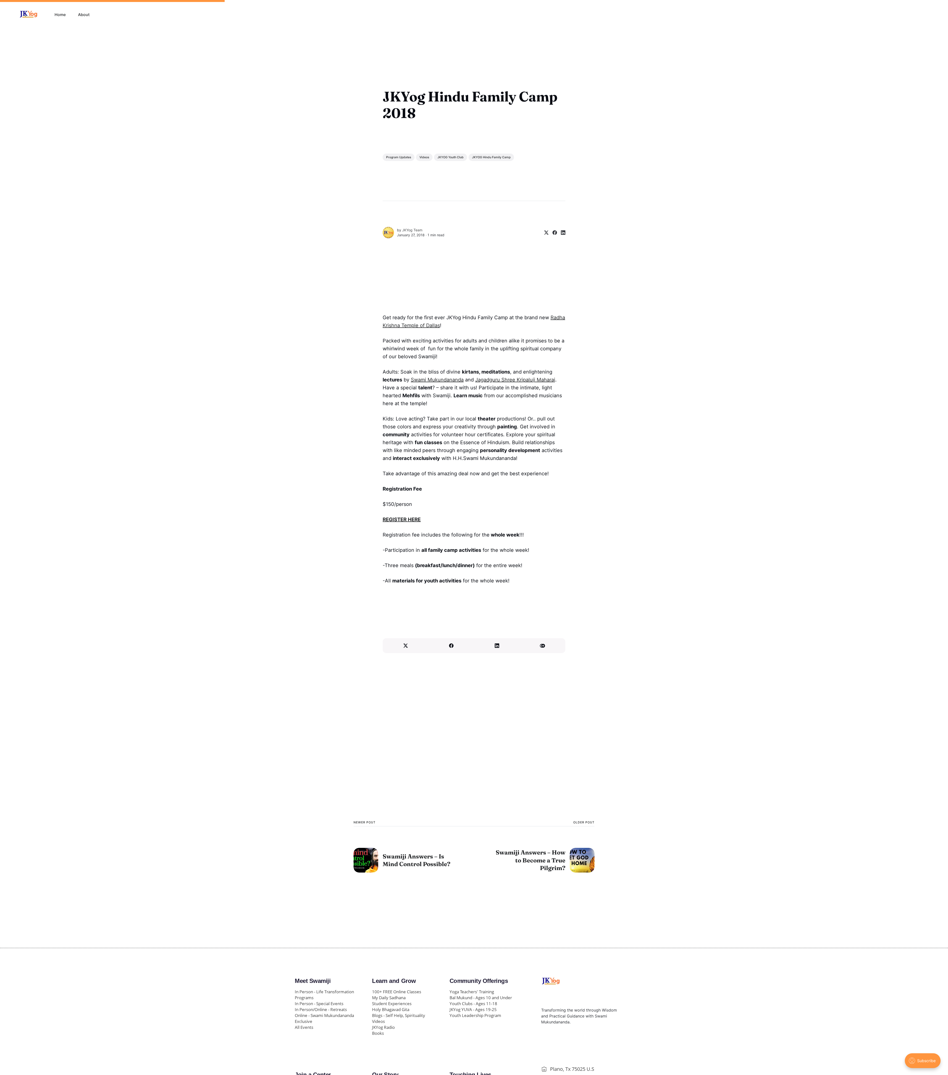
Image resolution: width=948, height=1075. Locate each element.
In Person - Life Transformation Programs (324, 994)
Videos (424, 157)
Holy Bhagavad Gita (390, 1009)
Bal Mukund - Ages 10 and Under (481, 997)
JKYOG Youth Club (450, 157)
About (84, 14)
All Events (304, 1027)
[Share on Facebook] (553, 232)
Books (378, 1033)
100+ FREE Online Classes (396, 992)
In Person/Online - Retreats (321, 1009)
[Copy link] (542, 645)
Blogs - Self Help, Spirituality (398, 1015)
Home (60, 14)
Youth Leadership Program (475, 1015)
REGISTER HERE (402, 519)
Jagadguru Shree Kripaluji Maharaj (515, 380)
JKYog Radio (383, 1027)
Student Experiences (392, 1003)
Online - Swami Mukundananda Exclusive (324, 1018)
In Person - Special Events (319, 1003)
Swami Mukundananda (437, 380)
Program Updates (398, 157)
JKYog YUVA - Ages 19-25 (473, 1009)
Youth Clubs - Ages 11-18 (473, 1003)
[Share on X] (544, 232)
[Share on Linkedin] (561, 232)
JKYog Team (412, 230)
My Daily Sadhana (389, 997)
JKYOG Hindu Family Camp (491, 157)
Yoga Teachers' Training (472, 992)
